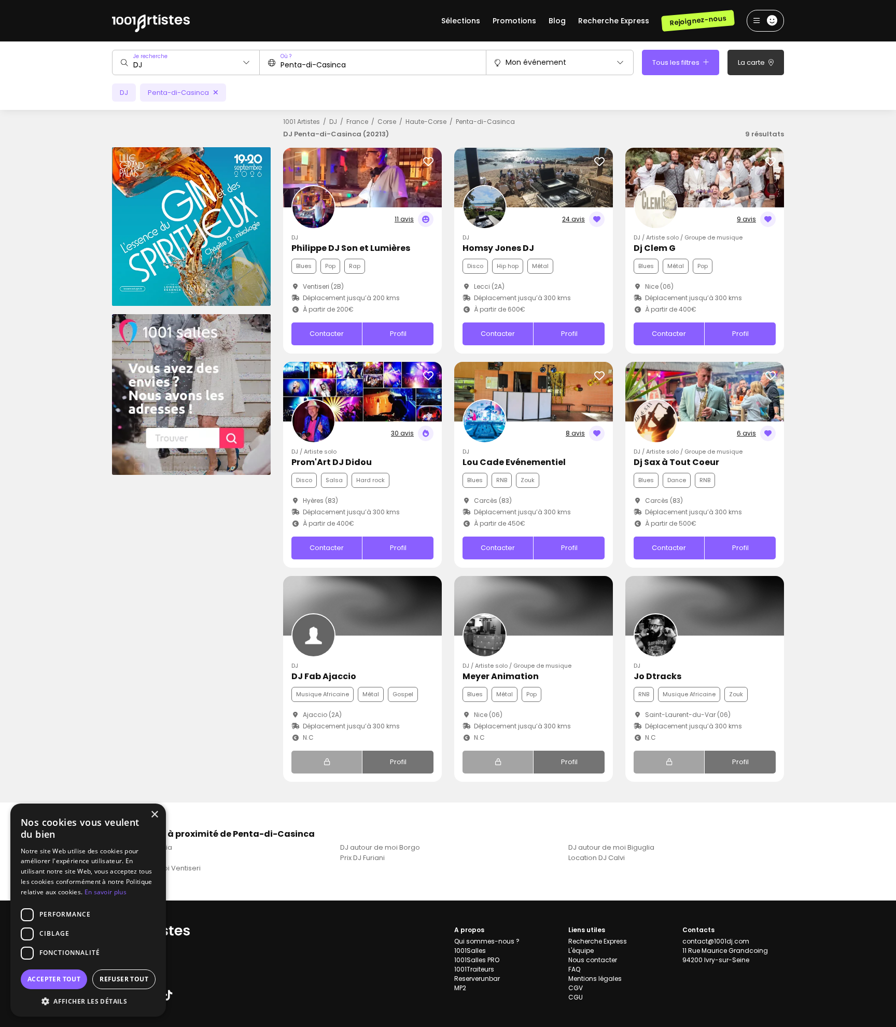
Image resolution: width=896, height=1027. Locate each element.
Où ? (286, 56)
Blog (557, 21)
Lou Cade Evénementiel (514, 462)
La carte (752, 62)
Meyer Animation (501, 676)
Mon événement (536, 62)
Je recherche (150, 56)
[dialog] (88, 910)
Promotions (514, 21)
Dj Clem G (655, 248)
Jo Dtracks (657, 676)
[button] (88, 1001)
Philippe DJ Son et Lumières (350, 248)
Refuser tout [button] (124, 979)
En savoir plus (106, 892)
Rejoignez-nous (697, 20)
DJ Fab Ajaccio (323, 676)
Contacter (327, 334)
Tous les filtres (676, 62)
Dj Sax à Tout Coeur (676, 462)
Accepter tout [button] (53, 979)
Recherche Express (613, 21)
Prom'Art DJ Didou (331, 462)
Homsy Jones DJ (498, 248)
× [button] (154, 815)
